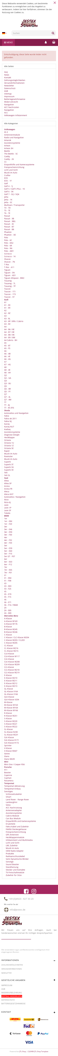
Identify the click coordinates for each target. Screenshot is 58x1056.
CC (5, 162)
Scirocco (8, 253)
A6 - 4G (7, 359)
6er (5, 559)
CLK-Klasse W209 (12, 664)
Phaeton (8, 232)
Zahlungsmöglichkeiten (14, 80)
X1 (5, 575)
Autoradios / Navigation (14, 497)
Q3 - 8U (7, 383)
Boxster (7, 772)
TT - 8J (7, 405)
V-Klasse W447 (10, 751)
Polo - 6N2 (8, 243)
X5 (5, 591)
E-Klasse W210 (10, 678)
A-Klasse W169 (10, 621)
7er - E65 (8, 570)
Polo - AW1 (9, 251)
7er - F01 (8, 572)
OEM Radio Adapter (14, 851)
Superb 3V (8, 470)
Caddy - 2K (9, 159)
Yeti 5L (7, 475)
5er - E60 (8, 551)
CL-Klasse (8, 645)
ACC (6, 112)
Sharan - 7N (9, 261)
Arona (7, 486)
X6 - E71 (7, 602)
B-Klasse (8, 626)
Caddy (7, 156)
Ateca (6, 491)
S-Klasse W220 (10, 721)
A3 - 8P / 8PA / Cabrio (13, 321)
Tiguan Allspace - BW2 (14, 278)
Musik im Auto (10, 172)
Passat (7, 216)
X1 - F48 (7, 580)
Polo (6, 237)
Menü (9, 42)
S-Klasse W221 (10, 724)
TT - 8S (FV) (9, 407)
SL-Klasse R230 (11, 732)
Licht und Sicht (11, 170)
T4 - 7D (7, 207)
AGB (6, 91)
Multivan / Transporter (14, 205)
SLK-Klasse (9, 737)
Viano (6, 756)
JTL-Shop (22, 1051)
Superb (7, 461)
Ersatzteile (10, 824)
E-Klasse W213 (10, 686)
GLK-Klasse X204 (11, 699)
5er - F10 (8, 553)
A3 (5, 316)
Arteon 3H (8, 148)
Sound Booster (12, 864)
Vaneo (7, 753)
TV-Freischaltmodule (14, 872)
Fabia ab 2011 (10, 418)
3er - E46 (8, 529)
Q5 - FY (7, 391)
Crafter (7, 175)
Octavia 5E (9, 448)
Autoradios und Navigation (16, 413)
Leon (6, 505)
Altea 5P (7, 483)
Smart (8, 797)
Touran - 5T (9, 297)
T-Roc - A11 (9, 267)
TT (5, 402)
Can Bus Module (13, 818)
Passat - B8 (9, 229)
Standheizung (11, 867)
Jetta (6, 197)
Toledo (7, 513)
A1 (5, 302)
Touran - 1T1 (10, 291)
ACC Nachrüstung (13, 807)
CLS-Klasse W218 (11, 670)
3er (5, 526)
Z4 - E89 (7, 613)
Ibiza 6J (7, 502)
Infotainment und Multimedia (19, 840)
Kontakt (7, 77)
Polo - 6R (8, 245)
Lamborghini (11, 802)
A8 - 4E (7, 370)
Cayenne (8, 775)
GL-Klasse (8, 688)
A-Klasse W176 (10, 624)
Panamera (8, 780)
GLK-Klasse (9, 697)
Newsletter (9, 85)
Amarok (7, 140)
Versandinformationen (14, 83)
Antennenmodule (12, 134)
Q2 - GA (7, 378)
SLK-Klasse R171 (11, 740)
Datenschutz (10, 88)
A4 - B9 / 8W (9, 337)
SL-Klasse (8, 729)
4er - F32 (8, 540)
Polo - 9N (8, 248)
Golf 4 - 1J (8, 186)
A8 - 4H (7, 372)
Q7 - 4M (7, 399)
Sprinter (8, 745)
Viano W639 (9, 759)
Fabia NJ (8, 421)
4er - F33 (8, 543)
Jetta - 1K (8, 199)
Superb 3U (9, 467)
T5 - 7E (7, 210)
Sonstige (9, 861)
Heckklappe (9, 437)
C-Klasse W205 (10, 642)
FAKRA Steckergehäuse (15, 829)
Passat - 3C (9, 224)
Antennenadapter (13, 810)
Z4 (5, 607)
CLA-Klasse (9, 653)
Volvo (8, 805)
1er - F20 (8, 524)
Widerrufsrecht (11, 102)
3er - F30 (8, 534)
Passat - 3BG (9, 221)
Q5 (5, 386)
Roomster (8, 456)
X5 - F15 (7, 597)
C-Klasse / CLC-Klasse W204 (16, 637)
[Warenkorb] (53, 42)
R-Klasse (8, 713)
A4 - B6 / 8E (9, 329)
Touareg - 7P (10, 286)
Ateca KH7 (8, 494)
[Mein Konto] (46, 42)
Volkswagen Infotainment (15, 115)
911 (5, 769)
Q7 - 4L (7, 397)
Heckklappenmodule (14, 837)
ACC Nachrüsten (11, 107)
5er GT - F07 (9, 556)
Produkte (9, 853)
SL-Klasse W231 (11, 734)
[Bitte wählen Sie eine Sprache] (5, 33)
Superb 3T (8, 464)
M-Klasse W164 (11, 707)
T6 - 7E (7, 213)
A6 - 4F (7, 356)
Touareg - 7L (9, 283)
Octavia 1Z (9, 445)
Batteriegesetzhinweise (14, 99)
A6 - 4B (7, 353)
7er (5, 567)
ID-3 (6, 132)
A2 (5, 310)
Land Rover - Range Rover (17, 799)
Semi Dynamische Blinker (17, 859)
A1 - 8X (7, 305)
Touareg (8, 280)
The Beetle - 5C (11, 153)
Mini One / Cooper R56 (14, 764)
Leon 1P (7, 507)
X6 (5, 599)
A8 (5, 367)
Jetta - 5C (8, 202)
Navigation (9, 104)
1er (5, 518)
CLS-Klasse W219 (11, 672)
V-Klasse (8, 748)
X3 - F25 (7, 588)
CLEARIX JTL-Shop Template (38, 1051)
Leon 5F (7, 510)
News (6, 74)
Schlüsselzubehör (13, 794)
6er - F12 (8, 564)
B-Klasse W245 (10, 629)
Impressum (9, 96)
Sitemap (8, 93)
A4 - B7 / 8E (9, 332)
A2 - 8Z (7, 313)
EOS (6, 178)
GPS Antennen (12, 834)
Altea (6, 480)
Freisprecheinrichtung (14, 167)
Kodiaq (7, 429)
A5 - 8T (7, 345)
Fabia (6, 416)
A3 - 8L (7, 318)
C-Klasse (8, 634)
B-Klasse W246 (10, 632)
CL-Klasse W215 (11, 651)
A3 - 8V (7, 324)
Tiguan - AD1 (10, 275)
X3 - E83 (7, 586)
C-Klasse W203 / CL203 (14, 640)
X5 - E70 (7, 594)
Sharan (7, 259)
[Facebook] (26, 891)
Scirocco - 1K (10, 256)
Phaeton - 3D (10, 234)
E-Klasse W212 (10, 683)
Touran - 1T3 (10, 294)
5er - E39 (8, 548)
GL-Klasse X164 (11, 691)
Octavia (7, 440)
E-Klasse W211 (10, 680)
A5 (5, 343)
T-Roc (6, 264)
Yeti (6, 472)
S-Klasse (8, 718)
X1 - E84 (7, 578)
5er (5, 545)
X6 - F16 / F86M (11, 605)
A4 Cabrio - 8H (10, 340)
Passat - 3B (9, 218)
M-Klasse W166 (11, 710)
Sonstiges (8, 791)
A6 (5, 351)
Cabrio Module (12, 815)
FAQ (6, 72)
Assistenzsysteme (12, 143)
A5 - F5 (7, 348)
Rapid (6, 451)
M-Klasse (8, 702)
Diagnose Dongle (11, 434)
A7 (5, 361)
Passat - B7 (9, 226)
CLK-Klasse (9, 659)
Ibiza (6, 499)
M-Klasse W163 (11, 705)
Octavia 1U (9, 443)
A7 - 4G (7, 364)
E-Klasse (8, 675)
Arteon (7, 145)
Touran (7, 289)
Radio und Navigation (14, 137)
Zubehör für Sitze (13, 875)
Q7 (5, 394)
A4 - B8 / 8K (9, 334)
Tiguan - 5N (9, 272)
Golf (6, 183)
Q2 (5, 375)
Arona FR (8, 488)
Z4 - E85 (7, 610)
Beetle (7, 151)
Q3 (5, 380)
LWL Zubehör (11, 845)
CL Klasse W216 (11, 648)
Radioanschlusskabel (15, 856)
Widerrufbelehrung (11, 992)
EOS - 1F (8, 180)
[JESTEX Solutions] (29, 23)
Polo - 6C (8, 240)
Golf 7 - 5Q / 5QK (11, 194)
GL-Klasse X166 (11, 694)
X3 (5, 583)
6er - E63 (8, 561)
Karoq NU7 (9, 426)
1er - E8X (8, 521)
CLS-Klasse (9, 667)
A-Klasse (8, 618)
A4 (5, 326)
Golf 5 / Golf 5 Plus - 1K (14, 189)
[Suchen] (53, 33)
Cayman (7, 778)
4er (5, 537)
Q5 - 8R (7, 388)
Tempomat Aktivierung (14, 786)
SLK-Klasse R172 (11, 742)
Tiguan (7, 270)
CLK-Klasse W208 (12, 661)
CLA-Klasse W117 (12, 656)
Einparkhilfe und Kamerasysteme (19, 164)
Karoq (7, 424)
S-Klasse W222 (10, 726)
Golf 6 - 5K (8, 191)
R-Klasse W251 (10, 715)
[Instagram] (34, 891)
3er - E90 (8, 532)
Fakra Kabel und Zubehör (17, 826)
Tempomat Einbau (12, 788)
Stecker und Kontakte (15, 869)
